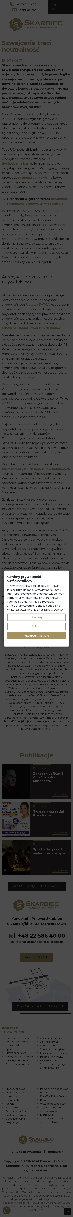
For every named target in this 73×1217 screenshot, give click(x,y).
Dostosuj (36, 617)
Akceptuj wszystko (36, 635)
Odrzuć (36, 626)
